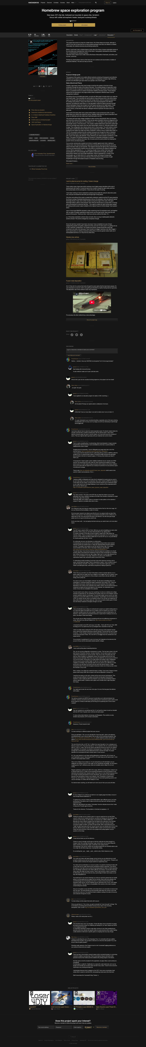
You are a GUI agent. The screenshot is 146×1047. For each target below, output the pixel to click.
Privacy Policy (75, 1040)
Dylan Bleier (56, 1009)
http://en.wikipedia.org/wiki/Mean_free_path (95, 907)
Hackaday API (83, 1040)
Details (76, 35)
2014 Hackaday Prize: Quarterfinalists (44, 153)
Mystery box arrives (72, 237)
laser (36, 138)
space (30, 138)
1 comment (82, 183)
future (52, 138)
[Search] (95, 2)
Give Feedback (58, 1040)
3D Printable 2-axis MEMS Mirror (84, 1007)
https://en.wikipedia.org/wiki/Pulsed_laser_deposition (93, 470)
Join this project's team (34, 100)
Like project (84, 25)
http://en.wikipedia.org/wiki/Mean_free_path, (85, 738)
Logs (95, 35)
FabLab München (36, 1009)
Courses (62, 2)
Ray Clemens (79, 1009)
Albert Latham (74, 385)
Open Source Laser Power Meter (107, 1007)
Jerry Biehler (74, 506)
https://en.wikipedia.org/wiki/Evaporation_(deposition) (94, 451)
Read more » (69, 163)
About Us (40, 1040)
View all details (91, 166)
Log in (114, 2)
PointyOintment (74, 358)
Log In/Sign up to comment (74, 355)
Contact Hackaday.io (49, 1040)
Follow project (62, 25)
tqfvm (72, 729)
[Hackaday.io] (34, 2)
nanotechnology (33, 140)
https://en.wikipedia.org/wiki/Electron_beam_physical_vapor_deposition (90, 487)
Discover (49, 2)
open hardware (44, 138)
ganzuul (74, 20)
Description (69, 35)
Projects (43, 2)
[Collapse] (76, 178)
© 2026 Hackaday (73, 1043)
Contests (56, 2)
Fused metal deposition (73, 280)
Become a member (60, 1023)
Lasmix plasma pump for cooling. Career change (82, 181)
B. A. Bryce (101, 1009)
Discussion (111, 35)
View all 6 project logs (92, 320)
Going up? (73, 1036)
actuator (43, 140)
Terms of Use (67, 1040)
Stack (68, 2)
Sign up (108, 2)
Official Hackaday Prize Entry (31, 42)
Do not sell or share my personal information (98, 1040)
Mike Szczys (74, 937)
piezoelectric (51, 140)
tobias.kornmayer (75, 914)
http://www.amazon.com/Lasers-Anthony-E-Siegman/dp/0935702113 (90, 549)
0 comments (82, 239)
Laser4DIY (32, 1007)
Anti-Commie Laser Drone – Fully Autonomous (66, 1007)
